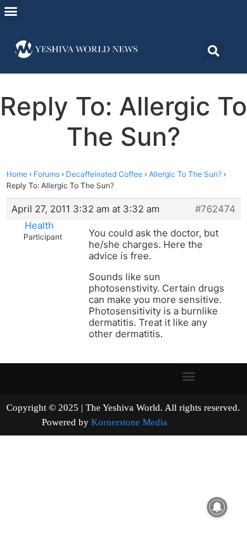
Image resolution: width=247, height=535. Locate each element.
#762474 (215, 209)
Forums (47, 174)
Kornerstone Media (129, 422)
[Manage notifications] (217, 507)
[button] (10, 10)
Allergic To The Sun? (185, 174)
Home (16, 174)
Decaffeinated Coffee (104, 174)
